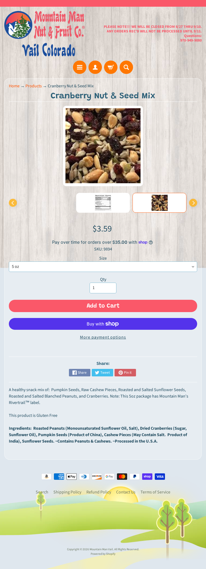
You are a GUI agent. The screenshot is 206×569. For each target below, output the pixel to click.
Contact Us (125, 492)
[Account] (95, 67)
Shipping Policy (67, 492)
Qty (103, 279)
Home (14, 86)
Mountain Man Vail (101, 549)
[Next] (193, 203)
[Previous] (13, 203)
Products (33, 86)
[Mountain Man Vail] (44, 33)
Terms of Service (155, 492)
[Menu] (79, 67)
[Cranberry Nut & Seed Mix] (159, 203)
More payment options (103, 337)
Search (42, 492)
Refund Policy (98, 492)
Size (103, 258)
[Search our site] (126, 67)
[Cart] (110, 67)
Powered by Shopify (103, 554)
